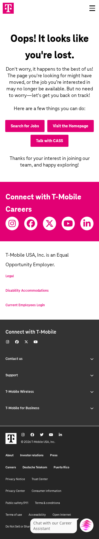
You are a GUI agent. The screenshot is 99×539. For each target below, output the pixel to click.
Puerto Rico (61, 467)
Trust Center (40, 479)
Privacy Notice (15, 479)
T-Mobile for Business (22, 408)
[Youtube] (68, 223)
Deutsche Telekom (35, 467)
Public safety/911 (17, 503)
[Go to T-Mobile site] (8, 8)
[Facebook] (31, 223)
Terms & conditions (47, 503)
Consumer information (46, 491)
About (9, 455)
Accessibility (37, 515)
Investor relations (31, 455)
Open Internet (62, 515)
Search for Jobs (25, 126)
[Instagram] (12, 223)
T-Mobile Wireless (20, 391)
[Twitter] (49, 223)
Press (53, 455)
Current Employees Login (25, 305)
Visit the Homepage (70, 126)
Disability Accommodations (27, 290)
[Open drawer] (92, 8)
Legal (10, 276)
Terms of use (14, 515)
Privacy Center (15, 491)
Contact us (14, 359)
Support (12, 375)
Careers (11, 467)
